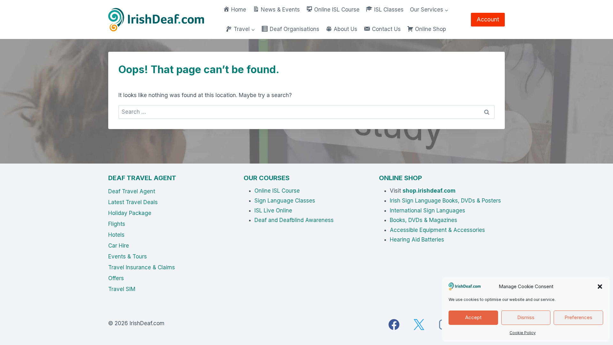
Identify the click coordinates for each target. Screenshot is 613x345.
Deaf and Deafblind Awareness (294, 220)
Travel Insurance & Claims (141, 267)
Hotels (116, 235)
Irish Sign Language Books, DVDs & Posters (445, 200)
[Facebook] (394, 324)
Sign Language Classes (284, 200)
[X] (419, 324)
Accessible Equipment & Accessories (437, 230)
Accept (473, 317)
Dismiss (525, 317)
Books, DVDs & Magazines (423, 220)
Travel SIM (121, 289)
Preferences (578, 317)
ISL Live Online (273, 210)
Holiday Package (129, 213)
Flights (116, 224)
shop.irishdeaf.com (429, 191)
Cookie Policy (523, 332)
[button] (600, 286)
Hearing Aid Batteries (417, 239)
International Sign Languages (427, 210)
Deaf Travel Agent (131, 191)
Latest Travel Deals (133, 202)
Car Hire (118, 245)
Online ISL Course (277, 191)
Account (488, 19)
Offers (116, 278)
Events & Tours (127, 256)
